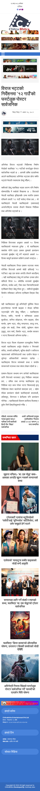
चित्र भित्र (16, 112)
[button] (3, 54)
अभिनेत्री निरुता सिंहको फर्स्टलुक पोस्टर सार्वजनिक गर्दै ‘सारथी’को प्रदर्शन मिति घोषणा (20, 689)
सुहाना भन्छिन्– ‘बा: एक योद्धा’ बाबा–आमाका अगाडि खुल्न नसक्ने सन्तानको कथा (20, 477)
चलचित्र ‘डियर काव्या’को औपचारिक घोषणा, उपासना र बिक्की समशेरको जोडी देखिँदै (20, 646)
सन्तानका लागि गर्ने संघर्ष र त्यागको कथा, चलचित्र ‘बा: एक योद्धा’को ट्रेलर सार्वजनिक (20, 603)
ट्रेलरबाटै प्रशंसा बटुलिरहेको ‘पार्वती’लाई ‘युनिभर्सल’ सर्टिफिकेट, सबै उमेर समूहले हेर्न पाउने (20, 520)
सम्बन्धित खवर (9, 437)
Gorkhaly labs (30, 787)
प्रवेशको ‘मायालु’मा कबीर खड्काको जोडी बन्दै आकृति (20, 562)
